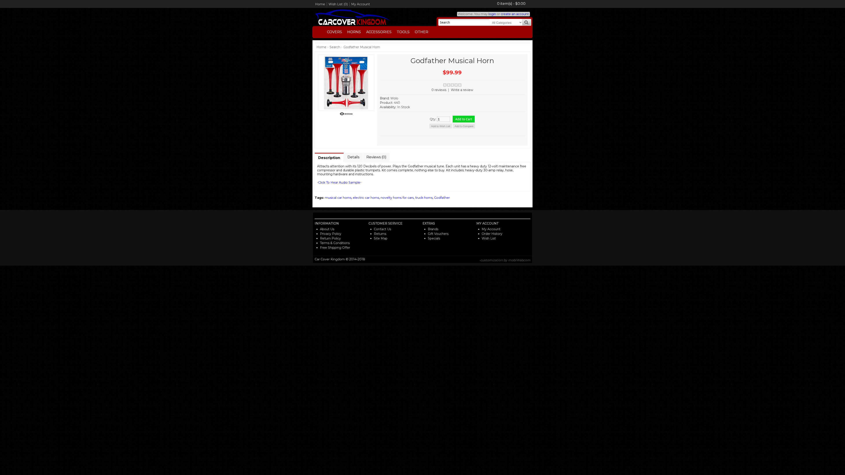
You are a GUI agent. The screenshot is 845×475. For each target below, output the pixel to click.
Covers (334, 32)
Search (335, 47)
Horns (354, 32)
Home (320, 4)
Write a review (462, 90)
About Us (327, 229)
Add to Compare (464, 126)
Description (329, 158)
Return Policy (330, 238)
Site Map (381, 238)
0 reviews (439, 90)
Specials (434, 238)
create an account (515, 14)
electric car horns (366, 198)
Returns (380, 234)
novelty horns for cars (397, 198)
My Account (360, 4)
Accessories (378, 32)
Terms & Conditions (335, 243)
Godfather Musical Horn (362, 47)
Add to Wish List (440, 126)
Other (421, 32)
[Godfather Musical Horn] (346, 114)
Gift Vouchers (438, 234)
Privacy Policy (330, 234)
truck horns (424, 198)
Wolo (394, 98)
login (492, 14)
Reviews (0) (376, 157)
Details (353, 157)
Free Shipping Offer (335, 248)
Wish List (489, 238)
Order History (492, 234)
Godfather (442, 198)
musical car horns (338, 198)
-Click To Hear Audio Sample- (339, 183)
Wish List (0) (338, 4)
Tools (403, 32)
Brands (433, 229)
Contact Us (382, 229)
